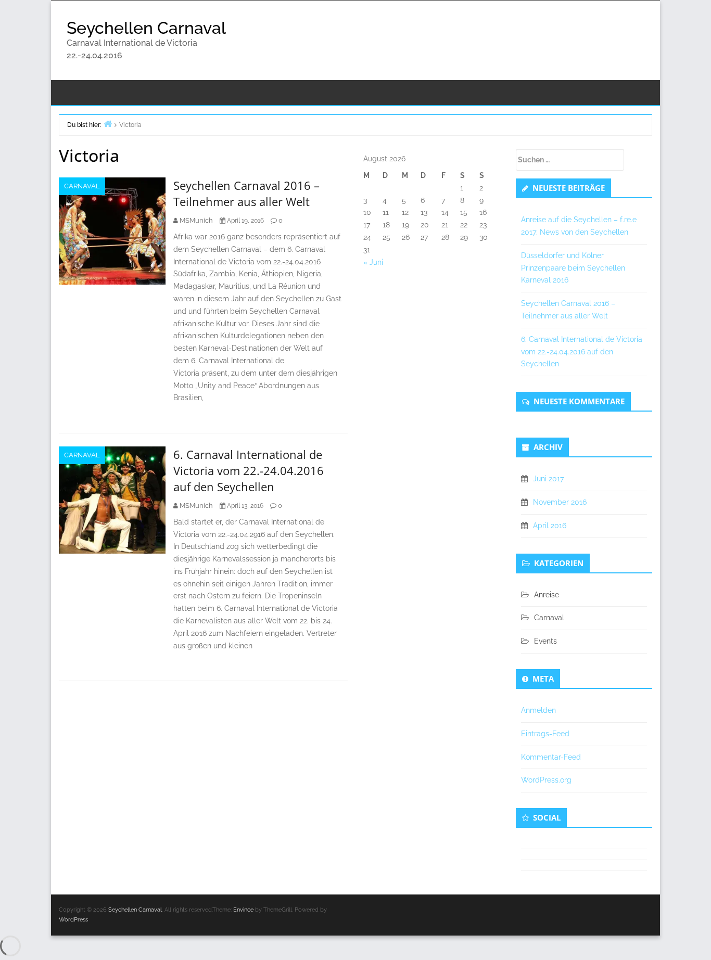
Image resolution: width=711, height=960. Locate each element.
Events (545, 641)
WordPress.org (546, 780)
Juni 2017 (548, 479)
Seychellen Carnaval (146, 27)
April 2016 (549, 525)
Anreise (546, 595)
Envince (243, 909)
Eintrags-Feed (545, 733)
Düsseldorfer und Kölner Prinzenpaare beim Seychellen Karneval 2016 (573, 268)
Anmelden (538, 710)
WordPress (73, 919)
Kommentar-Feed (551, 757)
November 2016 (560, 502)
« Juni (373, 262)
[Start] (108, 123)
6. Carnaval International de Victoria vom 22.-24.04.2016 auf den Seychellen (248, 470)
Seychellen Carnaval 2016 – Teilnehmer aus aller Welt (246, 193)
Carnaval (82, 186)
